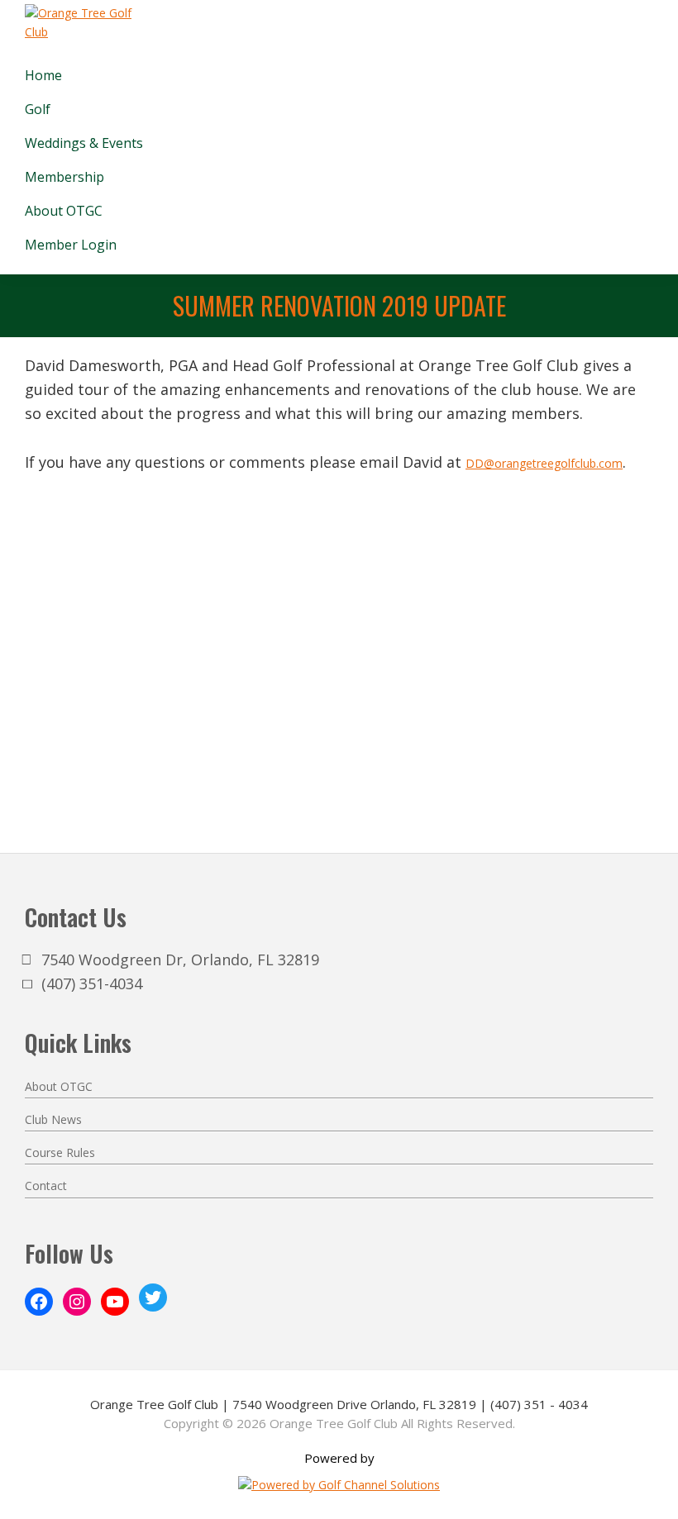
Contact (46, 1185)
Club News (53, 1119)
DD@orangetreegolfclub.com (544, 463)
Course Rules (60, 1152)
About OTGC (59, 1086)
